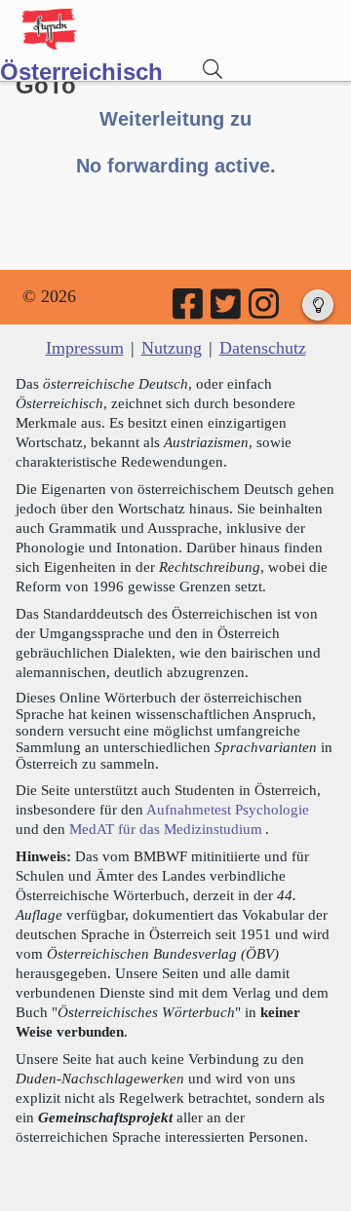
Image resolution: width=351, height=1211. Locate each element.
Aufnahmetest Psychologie (227, 809)
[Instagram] (265, 311)
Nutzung (171, 348)
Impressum (85, 348)
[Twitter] (227, 311)
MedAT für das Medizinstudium (165, 828)
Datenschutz (262, 348)
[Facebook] (189, 311)
